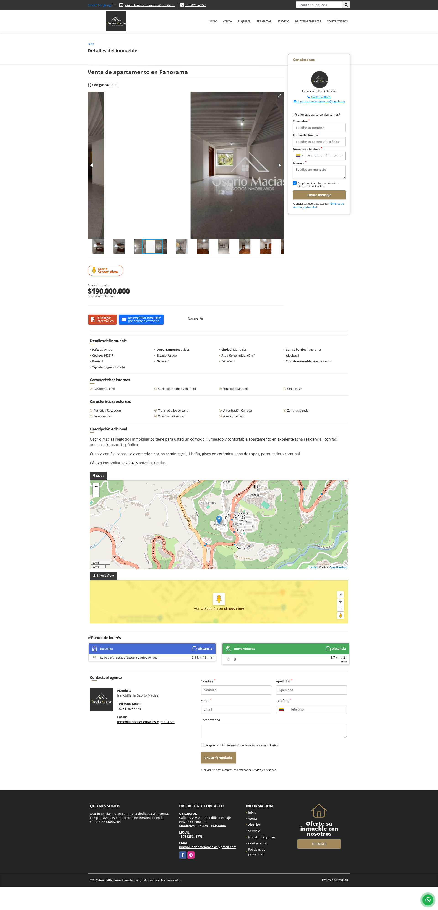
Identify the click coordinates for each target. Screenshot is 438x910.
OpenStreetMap (338, 567)
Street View (108, 270)
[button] (279, 96)
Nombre (208, 681)
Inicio (213, 21)
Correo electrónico (306, 135)
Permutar (264, 21)
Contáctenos (337, 21)
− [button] (96, 493)
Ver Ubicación (206, 608)
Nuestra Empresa (308, 21)
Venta (227, 21)
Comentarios (210, 720)
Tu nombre (301, 121)
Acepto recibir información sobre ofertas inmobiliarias (241, 745)
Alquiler (244, 21)
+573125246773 (195, 5)
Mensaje (299, 163)
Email (206, 700)
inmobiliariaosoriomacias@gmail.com (150, 5)
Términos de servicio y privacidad (256, 769)
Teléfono (284, 700)
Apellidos (284, 681)
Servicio (283, 21)
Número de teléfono (307, 149)
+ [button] (96, 486)
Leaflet (313, 567)
